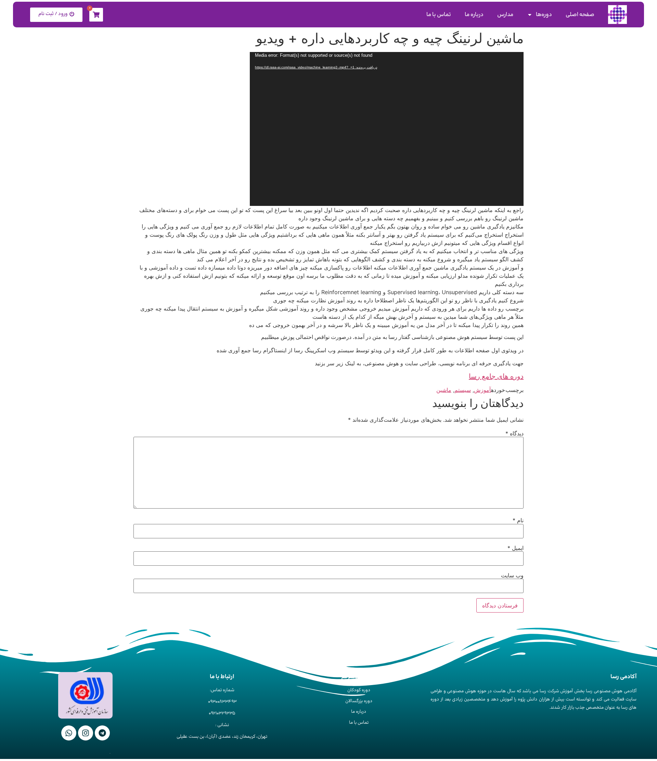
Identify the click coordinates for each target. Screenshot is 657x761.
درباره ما (474, 15)
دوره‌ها (544, 15)
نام (518, 520)
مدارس (505, 15)
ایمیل (515, 548)
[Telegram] (102, 732)
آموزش (482, 389)
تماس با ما (438, 15)
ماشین (443, 389)
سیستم (462, 389)
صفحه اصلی (580, 15)
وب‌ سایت (512, 575)
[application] (387, 129)
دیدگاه (514, 433)
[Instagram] (85, 732)
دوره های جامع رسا (496, 376)
